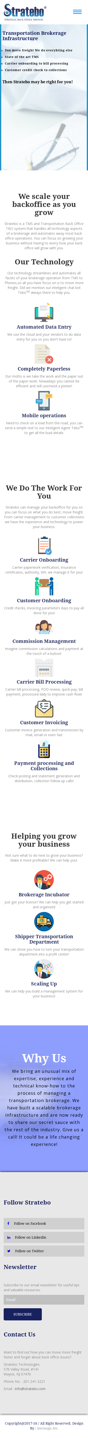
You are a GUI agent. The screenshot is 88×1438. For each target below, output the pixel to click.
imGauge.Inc (47, 1428)
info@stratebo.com (30, 1388)
